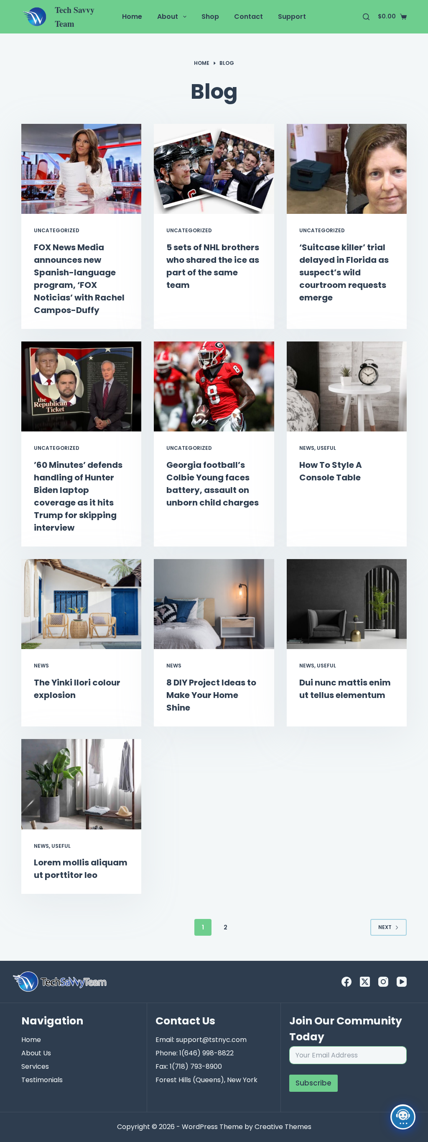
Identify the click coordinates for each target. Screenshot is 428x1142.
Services (35, 1066)
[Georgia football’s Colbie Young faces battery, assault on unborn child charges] (214, 386)
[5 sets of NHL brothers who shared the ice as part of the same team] (214, 169)
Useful (326, 448)
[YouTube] (402, 982)
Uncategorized (56, 230)
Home (132, 16)
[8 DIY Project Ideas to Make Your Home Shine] (214, 604)
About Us (36, 1053)
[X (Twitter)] (365, 982)
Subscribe (313, 1083)
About (167, 16)
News (306, 448)
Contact (248, 16)
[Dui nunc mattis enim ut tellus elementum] (347, 604)
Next (385, 927)
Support (292, 16)
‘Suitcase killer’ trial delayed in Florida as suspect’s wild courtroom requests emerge (344, 272)
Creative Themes (283, 1127)
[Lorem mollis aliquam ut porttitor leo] (81, 784)
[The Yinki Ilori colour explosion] (81, 604)
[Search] (366, 16)
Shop (210, 16)
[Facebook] (346, 982)
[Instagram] (383, 982)
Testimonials (42, 1080)
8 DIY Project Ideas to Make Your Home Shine (211, 695)
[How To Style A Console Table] (347, 386)
